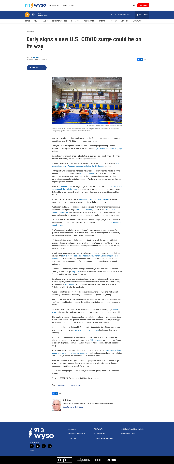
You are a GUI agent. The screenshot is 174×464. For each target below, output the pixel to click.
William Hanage (96, 340)
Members (124, 21)
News (36, 21)
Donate (144, 5)
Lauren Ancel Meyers (84, 210)
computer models (65, 186)
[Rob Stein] (56, 405)
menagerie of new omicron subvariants (93, 199)
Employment (72, 429)
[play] (27, 15)
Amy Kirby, (76, 271)
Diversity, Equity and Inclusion (103, 438)
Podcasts (75, 21)
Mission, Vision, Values (128, 433)
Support (113, 21)
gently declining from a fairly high (109, 148)
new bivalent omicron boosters (86, 330)
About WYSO (137, 21)
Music (45, 21)
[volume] (33, 14)
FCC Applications (99, 433)
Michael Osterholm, (87, 173)
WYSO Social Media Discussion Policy (132, 429)
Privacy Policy (72, 438)
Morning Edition (76, 385)
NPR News (30, 32)
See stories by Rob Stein (73, 407)
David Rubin (69, 284)
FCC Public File (98, 429)
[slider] (36, 15)
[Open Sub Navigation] (31, 21)
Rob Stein (36, 57)
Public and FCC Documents (76, 433)
